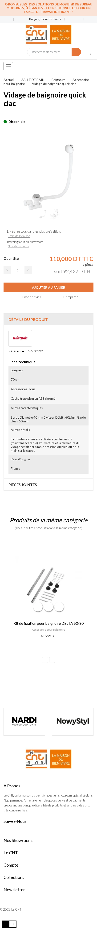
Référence (16, 351)
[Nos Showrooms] (16, 19)
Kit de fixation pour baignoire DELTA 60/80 (48, 623)
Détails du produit (28, 319)
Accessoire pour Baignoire (48, 629)
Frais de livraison (19, 236)
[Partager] (5, 114)
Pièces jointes (22, 484)
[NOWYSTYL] (73, 721)
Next (52, 660)
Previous (45, 660)
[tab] (48, 319)
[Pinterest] (13, 114)
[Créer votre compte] (87, 19)
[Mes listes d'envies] (69, 19)
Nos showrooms (18, 246)
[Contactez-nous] (7, 19)
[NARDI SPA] (24, 721)
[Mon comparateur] (79, 19)
